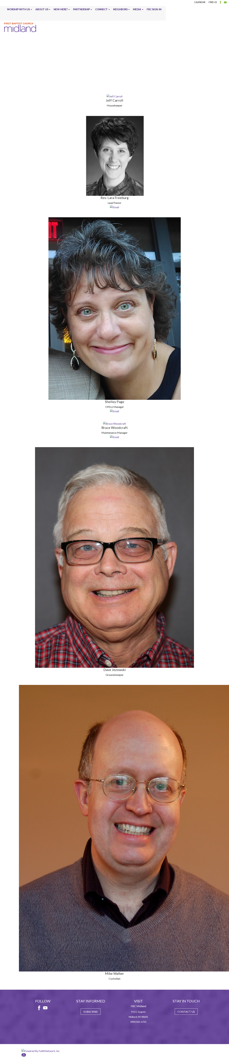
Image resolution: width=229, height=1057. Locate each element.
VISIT (138, 1001)
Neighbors (120, 9)
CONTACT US (186, 1011)
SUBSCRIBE (90, 1011)
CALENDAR (199, 2)
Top (23, 1054)
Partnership (81, 9)
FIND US (213, 2)
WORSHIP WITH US (18, 9)
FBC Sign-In (154, 9)
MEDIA (137, 9)
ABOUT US (41, 9)
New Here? (61, 9)
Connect (101, 9)
